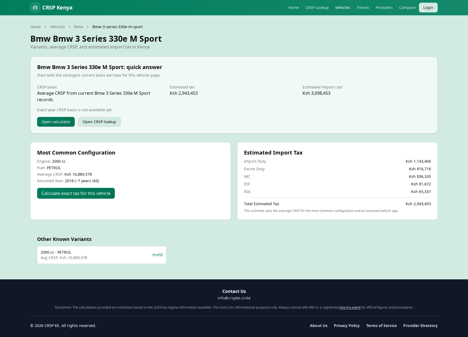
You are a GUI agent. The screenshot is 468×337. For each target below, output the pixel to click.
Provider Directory (420, 325)
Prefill (157, 254)
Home (293, 7)
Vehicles (342, 7)
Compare (407, 7)
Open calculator (55, 121)
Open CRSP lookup (99, 121)
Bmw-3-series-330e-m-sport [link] (117, 26)
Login (428, 7)
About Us (318, 325)
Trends (363, 7)
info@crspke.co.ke (234, 297)
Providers (384, 7)
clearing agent (349, 307)
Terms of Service (381, 325)
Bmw (78, 26)
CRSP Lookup (317, 7)
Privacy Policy (347, 325)
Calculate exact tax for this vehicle (75, 193)
